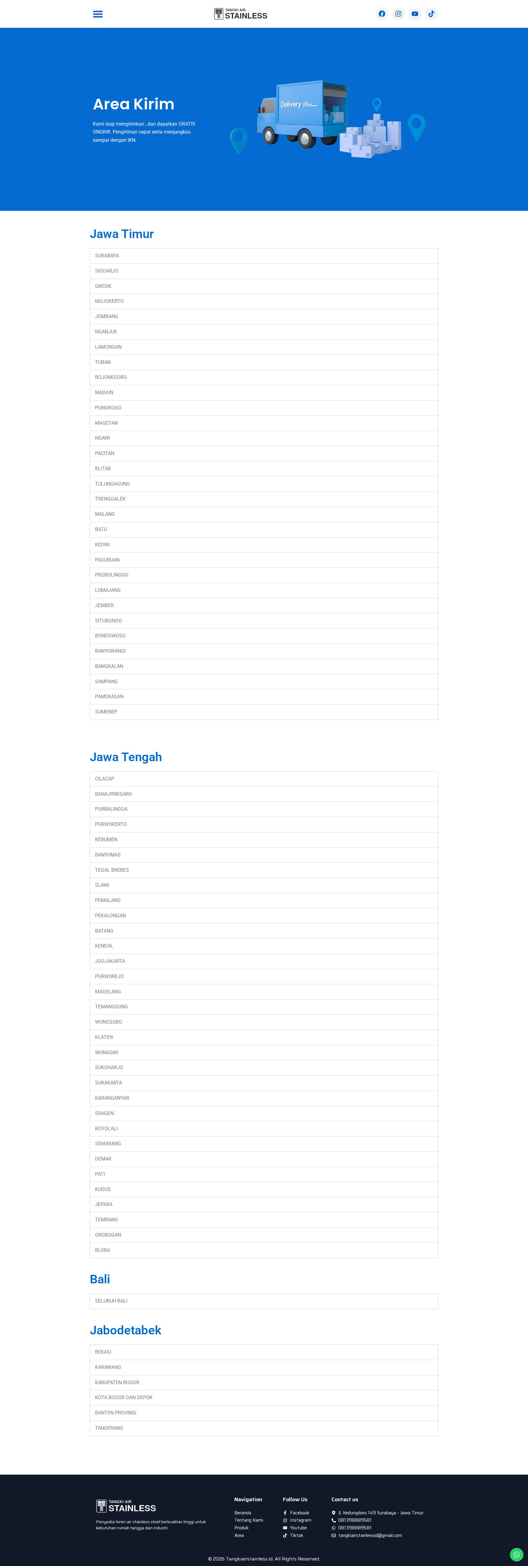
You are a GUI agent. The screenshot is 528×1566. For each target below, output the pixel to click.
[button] (98, 14)
